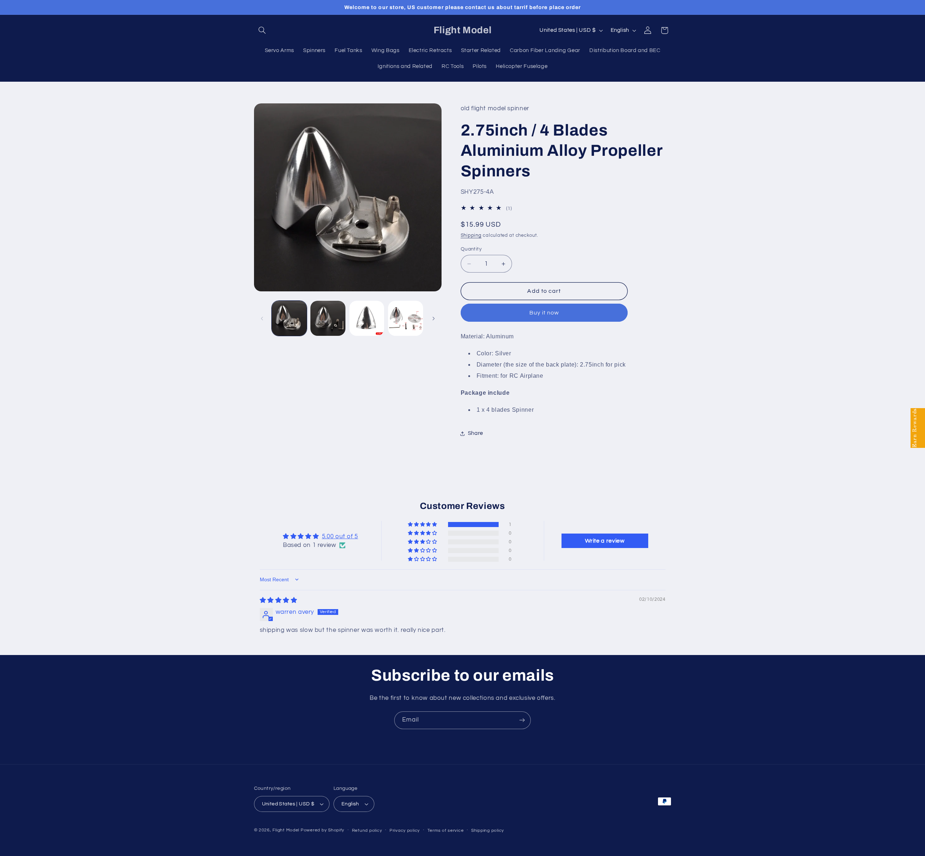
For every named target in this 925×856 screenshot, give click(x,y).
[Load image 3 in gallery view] (366, 318)
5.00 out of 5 (340, 536)
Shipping (471, 235)
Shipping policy (487, 831)
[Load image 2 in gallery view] (327, 318)
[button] (262, 30)
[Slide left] (262, 318)
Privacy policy (405, 831)
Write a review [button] (605, 541)
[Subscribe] (522, 720)
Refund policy (367, 831)
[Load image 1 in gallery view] (289, 318)
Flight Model (285, 830)
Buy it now (544, 313)
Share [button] (475, 433)
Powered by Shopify (322, 830)
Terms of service (445, 831)
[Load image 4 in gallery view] (405, 318)
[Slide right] (434, 318)
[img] (278, 600)
